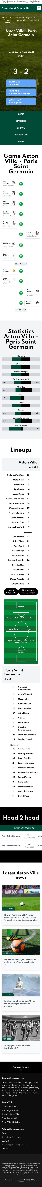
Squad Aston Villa (10, 1118)
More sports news (21, 1067)
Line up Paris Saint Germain (28, 591)
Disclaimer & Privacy (11, 1137)
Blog (4, 1133)
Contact (5, 1141)
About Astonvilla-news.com (14, 1145)
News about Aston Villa (15, 8)
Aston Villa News (9, 1107)
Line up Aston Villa (11, 591)
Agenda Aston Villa (11, 1114)
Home (4, 18)
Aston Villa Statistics (11, 1122)
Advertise (6, 1149)
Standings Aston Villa (11, 1110)
